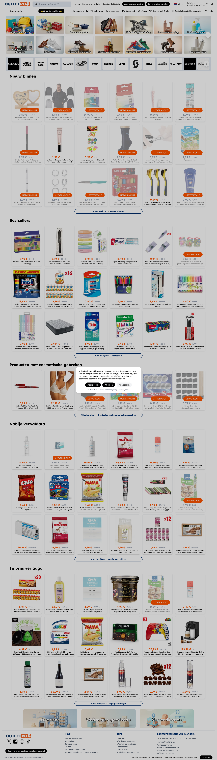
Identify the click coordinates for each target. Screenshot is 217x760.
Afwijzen (109, 385)
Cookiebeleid (92, 390)
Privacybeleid (124, 390)
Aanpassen (124, 385)
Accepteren (93, 385)
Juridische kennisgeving (108, 390)
